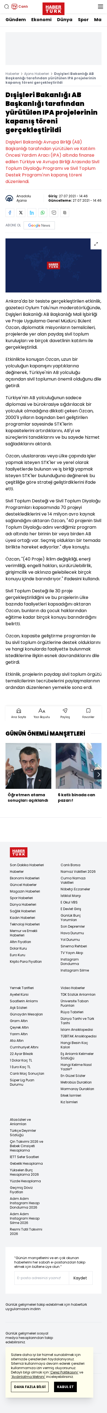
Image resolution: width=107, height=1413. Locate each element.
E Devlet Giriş (71, 909)
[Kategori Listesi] (100, 6)
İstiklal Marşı (71, 895)
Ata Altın (17, 1040)
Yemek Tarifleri (22, 988)
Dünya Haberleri (23, 904)
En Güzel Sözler (73, 1075)
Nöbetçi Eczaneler (75, 889)
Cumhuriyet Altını (24, 1047)
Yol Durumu (70, 939)
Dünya (64, 19)
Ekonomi (41, 19)
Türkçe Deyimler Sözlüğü (23, 1132)
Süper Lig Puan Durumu (22, 1082)
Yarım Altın (19, 1034)
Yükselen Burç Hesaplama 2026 (24, 1172)
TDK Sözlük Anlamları (78, 994)
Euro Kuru (17, 955)
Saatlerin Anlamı (24, 1001)
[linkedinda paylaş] (31, 212)
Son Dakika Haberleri (27, 865)
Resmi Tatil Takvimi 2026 (26, 1231)
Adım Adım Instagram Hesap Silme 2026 (25, 1218)
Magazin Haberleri (25, 891)
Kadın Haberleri (22, 917)
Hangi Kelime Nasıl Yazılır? (76, 1066)
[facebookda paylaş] (9, 212)
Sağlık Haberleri (23, 911)
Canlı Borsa (70, 865)
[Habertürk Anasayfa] (53, 7)
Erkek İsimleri (71, 1095)
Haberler (12, 73)
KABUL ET (65, 1386)
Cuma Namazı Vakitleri (73, 880)
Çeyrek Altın (19, 1027)
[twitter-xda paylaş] (20, 212)
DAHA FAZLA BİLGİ (30, 1386)
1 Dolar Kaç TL (21, 1060)
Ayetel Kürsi (19, 994)
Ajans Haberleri (36, 73)
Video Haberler (73, 988)
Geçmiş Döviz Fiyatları (21, 1189)
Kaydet (80, 1278)
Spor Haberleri (21, 898)
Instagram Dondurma (70, 961)
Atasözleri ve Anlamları (20, 1121)
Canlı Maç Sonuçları (27, 1073)
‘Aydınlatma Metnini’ (28, 1376)
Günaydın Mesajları (26, 1014)
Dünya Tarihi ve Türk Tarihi (77, 1020)
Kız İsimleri (69, 1102)
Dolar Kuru (18, 948)
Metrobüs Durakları (76, 1082)
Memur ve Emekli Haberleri (23, 933)
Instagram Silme (75, 970)
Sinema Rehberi (74, 946)
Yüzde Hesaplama (25, 1181)
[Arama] (6, 6)
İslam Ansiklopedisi (77, 1029)
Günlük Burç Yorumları (71, 917)
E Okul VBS (69, 902)
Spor (83, 19)
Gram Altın (19, 1020)
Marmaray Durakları (77, 1089)
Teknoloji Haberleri (25, 924)
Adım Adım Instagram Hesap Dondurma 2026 (25, 1203)
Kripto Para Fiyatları (26, 961)
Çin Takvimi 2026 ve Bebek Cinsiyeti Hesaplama (26, 1146)
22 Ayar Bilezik (21, 1053)
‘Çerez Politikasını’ (64, 1372)
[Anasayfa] (18, 852)
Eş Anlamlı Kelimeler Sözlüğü (77, 1055)
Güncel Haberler (23, 884)
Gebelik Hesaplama (26, 1163)
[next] (99, 774)
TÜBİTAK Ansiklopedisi (79, 1036)
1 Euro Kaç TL (20, 1067)
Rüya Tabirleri (72, 1012)
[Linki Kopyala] (64, 212)
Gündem (15, 19)
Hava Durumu (72, 933)
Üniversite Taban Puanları (75, 1003)
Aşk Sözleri (18, 1007)
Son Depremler (73, 926)
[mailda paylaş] (53, 212)
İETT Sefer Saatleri (24, 1157)
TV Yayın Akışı (72, 952)
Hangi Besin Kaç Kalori (74, 1044)
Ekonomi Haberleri (25, 878)
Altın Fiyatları (20, 941)
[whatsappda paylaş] (42, 212)
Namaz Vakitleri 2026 (78, 871)
